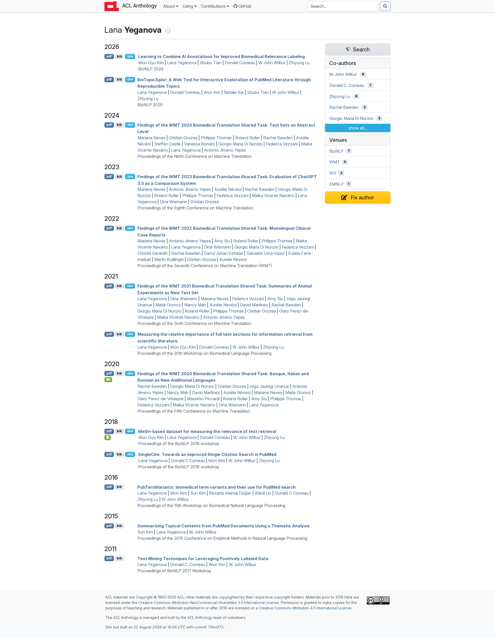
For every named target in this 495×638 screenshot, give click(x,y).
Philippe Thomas (216, 137)
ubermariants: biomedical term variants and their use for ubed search (216, 486)
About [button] (169, 6)
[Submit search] (385, 6)
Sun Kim (198, 493)
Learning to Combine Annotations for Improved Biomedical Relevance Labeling (221, 56)
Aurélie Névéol (228, 189)
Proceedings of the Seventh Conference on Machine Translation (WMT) (204, 265)
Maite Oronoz (168, 304)
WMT (334, 162)
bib (119, 56)
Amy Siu (222, 240)
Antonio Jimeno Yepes (225, 150)
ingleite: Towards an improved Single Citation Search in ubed (207, 454)
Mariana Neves (151, 137)
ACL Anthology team (204, 617)
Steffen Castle (167, 143)
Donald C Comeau (188, 460)
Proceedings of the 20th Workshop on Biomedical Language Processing (204, 353)
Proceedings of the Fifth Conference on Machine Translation (193, 411)
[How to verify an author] (167, 30)
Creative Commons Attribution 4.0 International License (305, 608)
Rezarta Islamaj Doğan (230, 493)
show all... (358, 127)
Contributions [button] (213, 6)
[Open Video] (108, 379)
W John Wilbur (271, 62)
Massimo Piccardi (203, 398)
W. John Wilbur (203, 532)
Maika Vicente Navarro (273, 195)
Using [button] (188, 6)
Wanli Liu (263, 493)
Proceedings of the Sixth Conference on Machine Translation (194, 323)
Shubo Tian (210, 62)
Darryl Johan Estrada (223, 253)
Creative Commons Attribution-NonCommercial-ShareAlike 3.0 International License (208, 602)
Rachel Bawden (278, 137)
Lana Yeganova (181, 62)
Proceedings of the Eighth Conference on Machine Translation (195, 207)
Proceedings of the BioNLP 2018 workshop (178, 443)
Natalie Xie (234, 92)
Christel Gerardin (152, 253)
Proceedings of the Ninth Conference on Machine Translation (194, 156)
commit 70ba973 (209, 627)
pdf (109, 56)
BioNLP (336, 150)
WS (332, 173)
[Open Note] (107, 437)
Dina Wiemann (173, 201)
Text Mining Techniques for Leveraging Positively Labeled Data (202, 558)
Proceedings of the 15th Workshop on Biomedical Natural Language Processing (211, 505)
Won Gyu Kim (151, 62)
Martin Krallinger (169, 259)
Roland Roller (247, 137)
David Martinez (254, 304)
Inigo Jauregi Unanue (269, 386)
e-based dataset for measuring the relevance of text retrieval (207, 431)
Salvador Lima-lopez (265, 253)
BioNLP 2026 (150, 68)
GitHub (244, 6)
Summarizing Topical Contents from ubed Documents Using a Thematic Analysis (223, 525)
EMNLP (336, 183)
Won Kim (212, 92)
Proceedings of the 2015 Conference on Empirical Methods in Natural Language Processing (222, 538)
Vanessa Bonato (199, 143)
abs (130, 56)
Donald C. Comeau (187, 564)
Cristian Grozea (183, 137)
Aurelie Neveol (232, 259)
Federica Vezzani (282, 143)
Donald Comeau (240, 62)
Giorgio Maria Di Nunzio (240, 143)
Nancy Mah (195, 304)
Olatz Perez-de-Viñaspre (160, 398)
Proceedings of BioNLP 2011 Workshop (174, 570)
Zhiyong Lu (299, 62)
